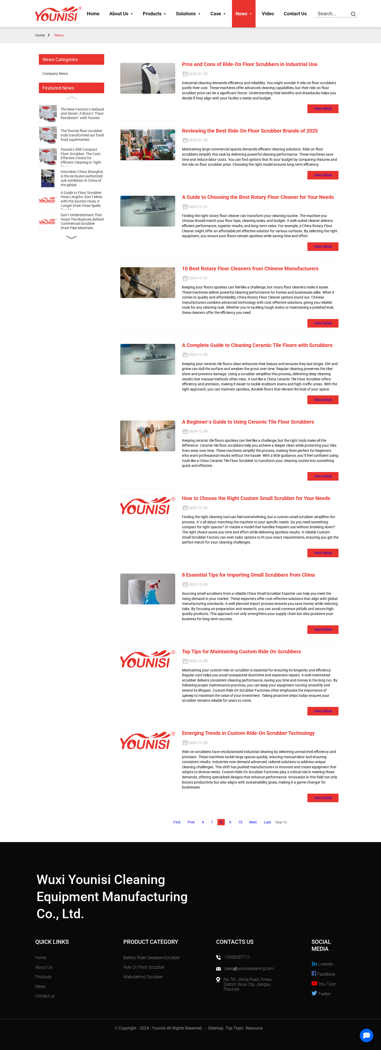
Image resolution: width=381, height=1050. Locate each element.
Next (253, 822)
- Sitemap (213, 1028)
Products (43, 976)
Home (40, 35)
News (59, 35)
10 (240, 822)
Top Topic (235, 1028)
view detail (323, 108)
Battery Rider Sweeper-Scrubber (151, 957)
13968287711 (237, 957)
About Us (43, 967)
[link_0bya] (58, 13)
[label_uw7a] (353, 13)
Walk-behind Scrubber (143, 976)
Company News (55, 73)
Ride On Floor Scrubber (144, 967)
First (177, 822)
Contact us (45, 996)
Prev (191, 822)
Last (267, 822)
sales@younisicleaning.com (249, 968)
